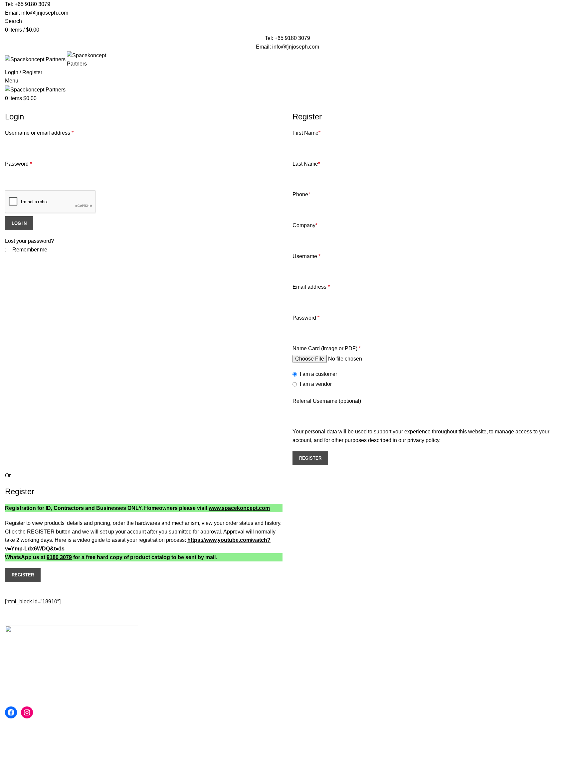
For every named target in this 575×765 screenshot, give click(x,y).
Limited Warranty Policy (416, 681)
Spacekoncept (65, 722)
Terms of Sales (405, 668)
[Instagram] (27, 712)
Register (310, 458)
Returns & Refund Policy (513, 681)
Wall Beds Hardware (316, 643)
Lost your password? (29, 241)
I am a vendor (315, 384)
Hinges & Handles (314, 681)
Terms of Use (403, 656)
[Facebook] (11, 712)
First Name (306, 133)
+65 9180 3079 (32, 4)
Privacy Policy (405, 643)
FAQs (490, 643)
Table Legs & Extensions (321, 656)
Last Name (306, 164)
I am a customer (317, 374)
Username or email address (39, 133)
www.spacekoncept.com (239, 508)
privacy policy (423, 440)
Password (18, 164)
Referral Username (326, 401)
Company (304, 225)
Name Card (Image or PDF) (326, 348)
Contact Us (497, 693)
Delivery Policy (502, 656)
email (92, 653)
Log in (19, 223)
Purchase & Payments (510, 668)
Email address (311, 287)
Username (306, 256)
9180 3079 (59, 557)
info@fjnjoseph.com (44, 13)
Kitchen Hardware (313, 668)
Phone (301, 194)
